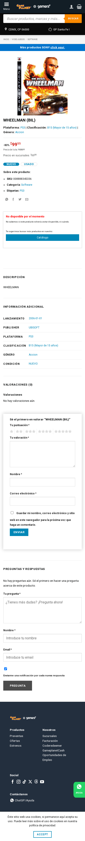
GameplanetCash (53, 750)
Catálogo (42, 237)
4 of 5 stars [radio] (44, 431)
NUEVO (33, 363)
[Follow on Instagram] (18, 782)
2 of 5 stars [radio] (18, 431)
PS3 (22, 127)
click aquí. (57, 47)
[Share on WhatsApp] (6, 200)
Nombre (16, 474)
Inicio (6, 39)
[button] (79, 6)
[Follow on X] (30, 782)
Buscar (73, 18)
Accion (19, 132)
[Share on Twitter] (20, 200)
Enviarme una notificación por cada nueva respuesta (34, 675)
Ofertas (15, 740)
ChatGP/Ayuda (24, 800)
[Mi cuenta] (71, 6)
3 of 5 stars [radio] (30, 431)
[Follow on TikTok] (24, 782)
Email (7, 649)
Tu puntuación (19, 425)
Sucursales (49, 736)
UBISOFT (34, 327)
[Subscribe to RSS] (36, 782)
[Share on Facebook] (13, 200)
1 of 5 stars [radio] (11, 431)
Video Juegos (18, 39)
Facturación (50, 740)
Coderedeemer (52, 745)
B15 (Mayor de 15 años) (62, 127)
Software (32, 39)
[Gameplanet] (33, 7)
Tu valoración (19, 437)
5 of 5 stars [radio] (62, 431)
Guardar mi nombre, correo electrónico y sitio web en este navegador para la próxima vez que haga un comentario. (42, 519)
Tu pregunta (11, 593)
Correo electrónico (23, 493)
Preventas (16, 736)
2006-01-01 (35, 318)
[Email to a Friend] (27, 200)
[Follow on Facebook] (13, 782)
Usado (29, 164)
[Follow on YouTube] (42, 782)
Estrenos (15, 745)
